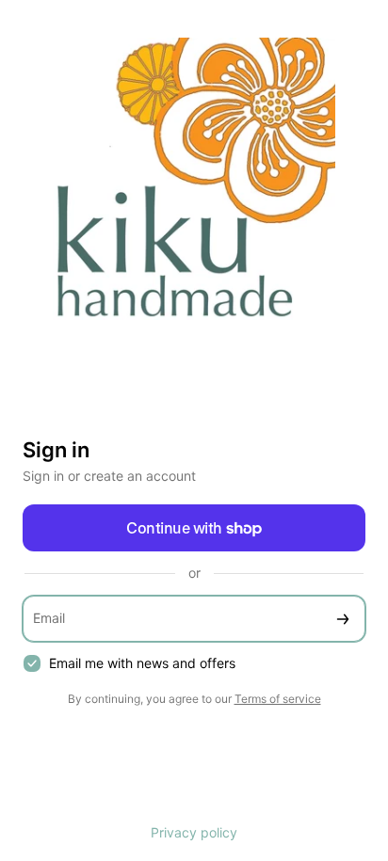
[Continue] (343, 618)
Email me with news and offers (142, 663)
